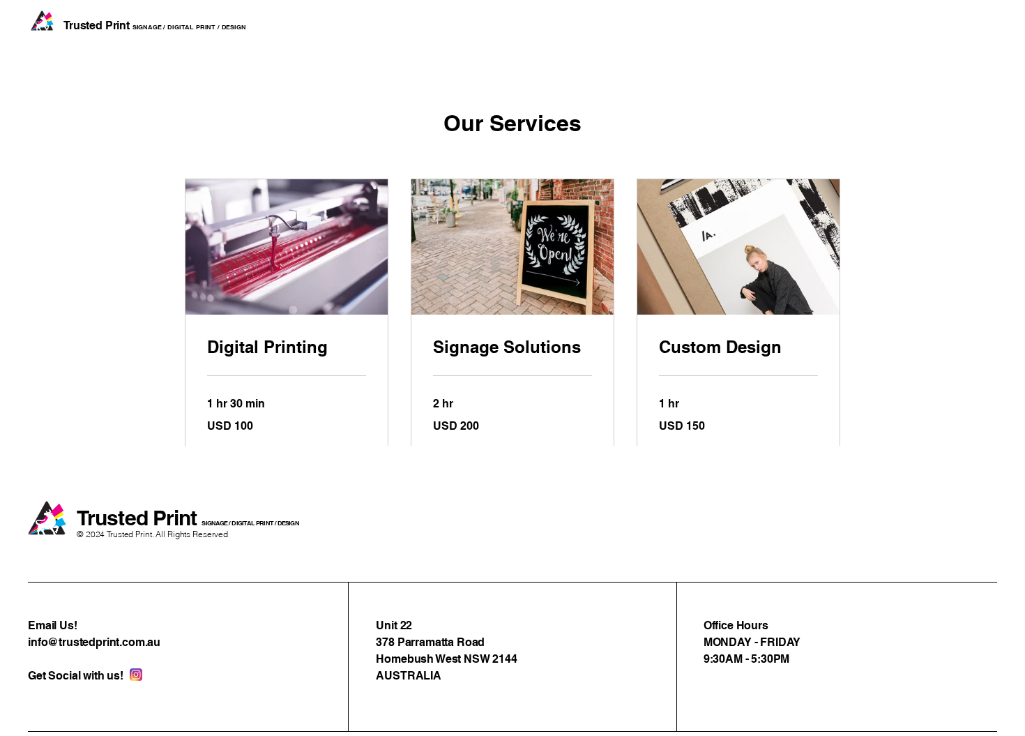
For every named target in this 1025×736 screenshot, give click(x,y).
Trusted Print (139, 517)
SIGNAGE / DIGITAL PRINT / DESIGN (250, 523)
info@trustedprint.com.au (94, 642)
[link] (286, 347)
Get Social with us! (75, 675)
